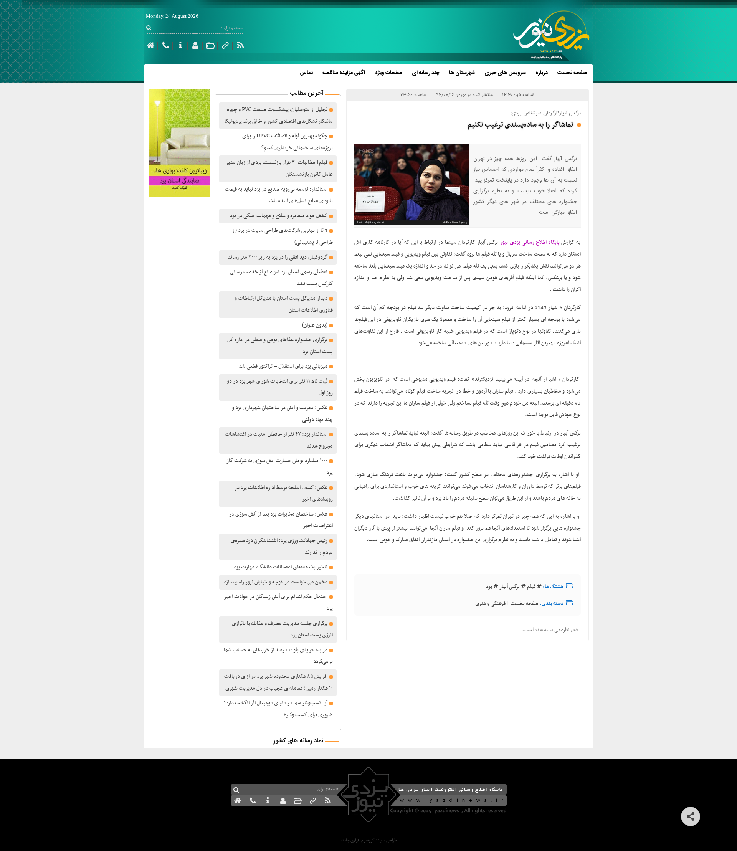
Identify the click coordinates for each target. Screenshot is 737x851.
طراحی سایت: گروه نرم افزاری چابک (369, 840)
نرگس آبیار (509, 587)
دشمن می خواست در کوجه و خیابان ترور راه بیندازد (275, 582)
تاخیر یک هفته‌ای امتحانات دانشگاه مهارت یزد (280, 567)
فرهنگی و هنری (490, 603)
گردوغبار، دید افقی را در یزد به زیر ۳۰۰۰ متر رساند (277, 257)
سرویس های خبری (505, 73)
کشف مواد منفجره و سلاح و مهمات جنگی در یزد (278, 216)
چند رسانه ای (426, 73)
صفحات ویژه (388, 73)
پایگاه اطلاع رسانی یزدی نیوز (530, 242)
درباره (541, 73)
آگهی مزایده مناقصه (343, 73)
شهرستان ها (462, 73)
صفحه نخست (572, 73)
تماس (306, 73)
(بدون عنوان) (314, 325)
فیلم (531, 587)
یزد (489, 587)
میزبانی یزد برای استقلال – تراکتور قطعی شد (283, 366)
